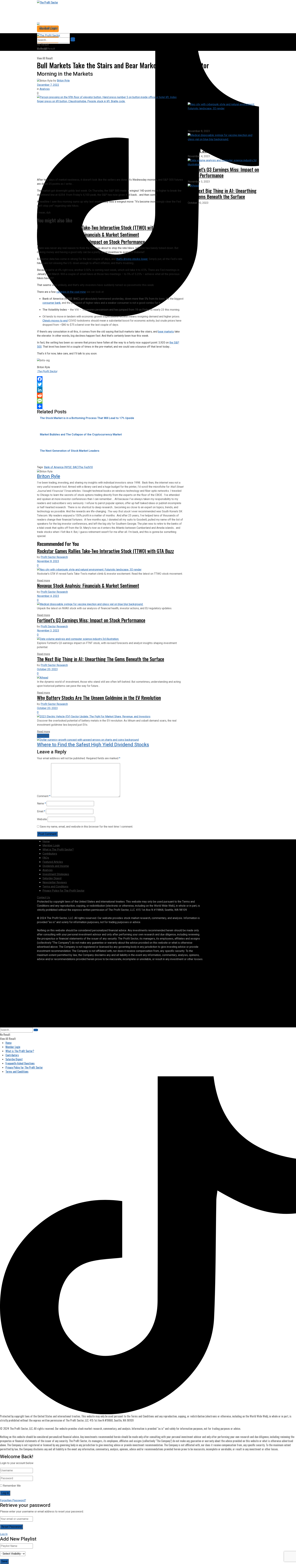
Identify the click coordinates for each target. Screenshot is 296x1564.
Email (41, 811)
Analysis (45, 89)
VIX (91, 467)
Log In (4, 1534)
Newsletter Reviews (54, 882)
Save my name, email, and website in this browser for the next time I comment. (86, 827)
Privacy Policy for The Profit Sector (63, 891)
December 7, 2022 (48, 85)
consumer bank (51, 303)
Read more (43, 581)
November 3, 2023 (48, 631)
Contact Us (43, 898)
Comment (43, 796)
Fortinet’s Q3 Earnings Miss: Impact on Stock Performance (91, 620)
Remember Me (12, 1486)
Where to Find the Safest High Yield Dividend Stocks (93, 744)
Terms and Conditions (55, 887)
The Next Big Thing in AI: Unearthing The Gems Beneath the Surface (100, 658)
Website (42, 819)
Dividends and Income (55, 866)
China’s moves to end (55, 321)
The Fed (84, 467)
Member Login (51, 845)
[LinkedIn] (110, 390)
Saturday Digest (51, 878)
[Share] (110, 406)
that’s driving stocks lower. (132, 259)
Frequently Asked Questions (20, 1063)
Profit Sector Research (54, 557)
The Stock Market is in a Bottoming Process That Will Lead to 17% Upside (87, 418)
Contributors (49, 854)
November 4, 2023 (48, 596)
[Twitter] (110, 384)
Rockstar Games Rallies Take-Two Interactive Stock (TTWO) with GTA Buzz (105, 227)
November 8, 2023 (48, 561)
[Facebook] (110, 379)
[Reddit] (110, 395)
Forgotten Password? (13, 1500)
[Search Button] (73, 40)
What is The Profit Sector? (58, 850)
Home (46, 841)
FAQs (45, 858)
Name (41, 804)
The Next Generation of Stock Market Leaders (69, 451)
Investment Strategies (55, 874)
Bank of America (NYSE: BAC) (61, 467)
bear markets (166, 331)
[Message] (110, 401)
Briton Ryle (63, 81)
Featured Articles (52, 862)
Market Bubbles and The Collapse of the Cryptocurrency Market (81, 435)
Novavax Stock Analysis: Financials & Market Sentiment (88, 234)
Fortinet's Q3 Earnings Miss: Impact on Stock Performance (91, 241)
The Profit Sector (47, 371)
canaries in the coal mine (71, 291)
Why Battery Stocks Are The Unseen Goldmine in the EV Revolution (99, 697)
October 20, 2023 (47, 669)
